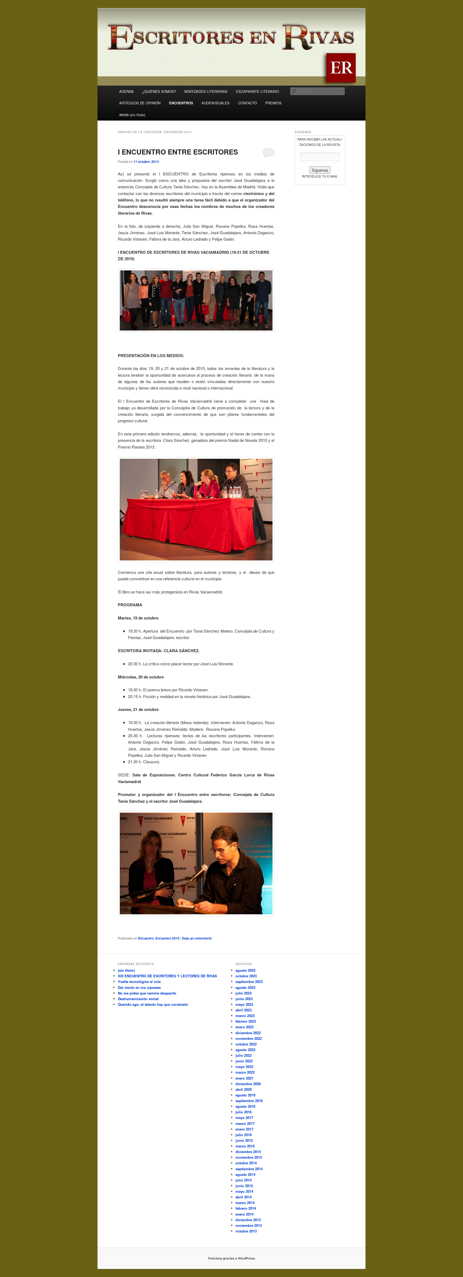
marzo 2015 (245, 1145)
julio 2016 (244, 1134)
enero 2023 (244, 1026)
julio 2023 (244, 993)
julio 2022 (244, 1055)
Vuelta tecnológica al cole (139, 981)
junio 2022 (244, 1060)
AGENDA (126, 91)
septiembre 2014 (249, 1168)
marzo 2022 (245, 1072)
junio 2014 (244, 1185)
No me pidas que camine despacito (147, 993)
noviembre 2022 (249, 1038)
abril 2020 (244, 1089)
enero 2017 (244, 1129)
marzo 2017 (245, 1123)
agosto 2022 (245, 1049)
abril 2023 (244, 1009)
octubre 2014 (246, 1162)
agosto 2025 (245, 970)
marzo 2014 (245, 1202)
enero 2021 (244, 1078)
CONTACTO (247, 102)
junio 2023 (244, 998)
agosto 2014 (245, 1174)
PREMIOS (273, 102)
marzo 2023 (245, 1015)
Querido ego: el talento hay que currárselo (153, 1004)
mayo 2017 (244, 1117)
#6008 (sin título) (132, 114)
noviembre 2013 (249, 1225)
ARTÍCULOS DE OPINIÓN (139, 102)
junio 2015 (244, 1140)
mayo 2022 (244, 1066)
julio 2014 (244, 1180)
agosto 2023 (245, 987)
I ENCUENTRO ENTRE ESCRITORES (178, 152)
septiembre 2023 (249, 981)
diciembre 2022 (248, 1032)
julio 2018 (244, 1111)
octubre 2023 (246, 975)
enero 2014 (244, 1214)
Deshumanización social (138, 998)
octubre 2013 (246, 1231)
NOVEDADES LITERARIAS (205, 91)
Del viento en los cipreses (139, 987)
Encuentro (146, 938)
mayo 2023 (244, 1004)
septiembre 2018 (249, 1100)
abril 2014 (244, 1196)
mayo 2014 (244, 1191)
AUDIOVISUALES (215, 102)
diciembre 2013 (248, 1219)
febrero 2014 (246, 1208)
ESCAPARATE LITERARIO (257, 91)
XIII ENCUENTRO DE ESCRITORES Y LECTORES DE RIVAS (167, 975)
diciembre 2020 (248, 1083)
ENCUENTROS (181, 102)
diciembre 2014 (248, 1151)
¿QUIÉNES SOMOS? (159, 91)
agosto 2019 (245, 1095)
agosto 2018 (245, 1106)
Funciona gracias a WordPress (231, 1258)
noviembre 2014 (249, 1157)
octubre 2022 (246, 1044)
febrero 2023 (246, 1021)
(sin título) (126, 970)
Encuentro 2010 (167, 938)
